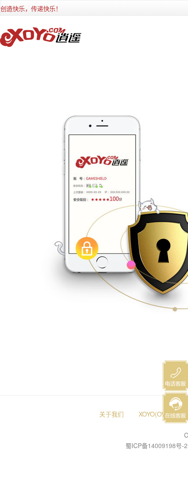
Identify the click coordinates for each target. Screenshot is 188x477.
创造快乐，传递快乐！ (31, 8)
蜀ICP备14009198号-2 (156, 445)
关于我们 (111, 414)
